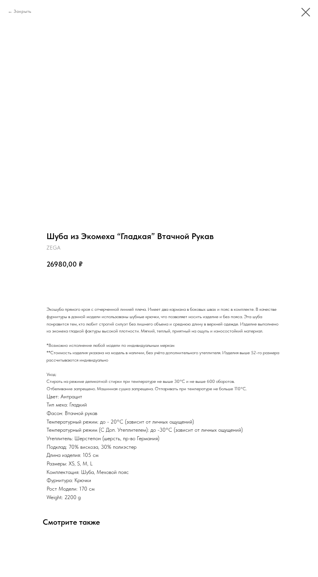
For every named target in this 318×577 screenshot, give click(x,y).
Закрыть (22, 11)
